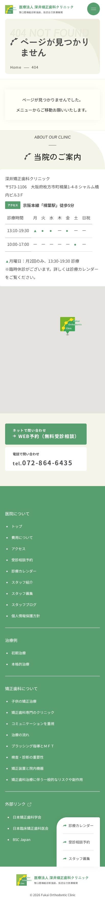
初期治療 (18, 652)
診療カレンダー (81, 825)
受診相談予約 (79, 842)
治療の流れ (20, 734)
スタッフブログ (23, 604)
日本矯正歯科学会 (27, 817)
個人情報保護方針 (25, 615)
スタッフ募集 (79, 858)
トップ (16, 526)
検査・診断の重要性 (27, 757)
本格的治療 (20, 664)
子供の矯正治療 (23, 701)
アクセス (18, 548)
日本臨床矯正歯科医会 (30, 828)
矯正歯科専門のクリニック (32, 712)
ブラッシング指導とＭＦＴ (32, 745)
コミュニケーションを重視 (32, 723)
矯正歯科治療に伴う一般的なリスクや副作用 (47, 779)
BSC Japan (22, 839)
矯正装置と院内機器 (27, 768)
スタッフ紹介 (22, 582)
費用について (22, 537)
